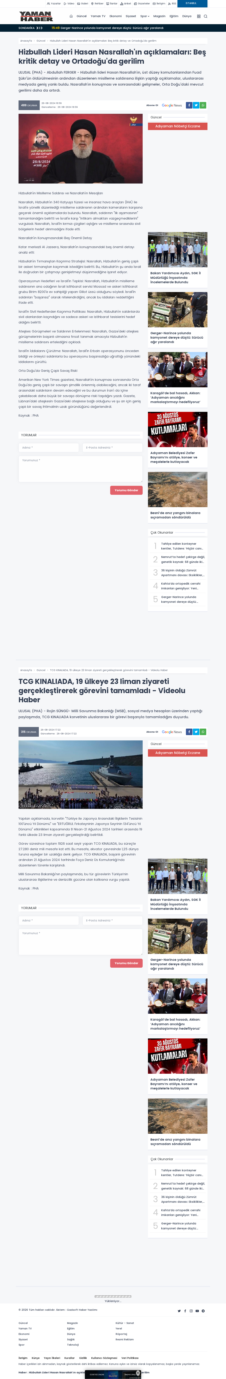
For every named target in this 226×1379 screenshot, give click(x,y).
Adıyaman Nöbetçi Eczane (177, 126)
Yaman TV (98, 16)
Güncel (82, 16)
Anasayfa (26, 41)
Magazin (159, 16)
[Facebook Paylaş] (189, 105)
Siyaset (131, 16)
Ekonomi (116, 16)
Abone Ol (152, 105)
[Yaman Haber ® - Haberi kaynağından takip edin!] (36, 16)
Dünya (186, 16)
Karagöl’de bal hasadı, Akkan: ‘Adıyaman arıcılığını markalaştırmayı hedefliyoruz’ (114, 28)
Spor (143, 16)
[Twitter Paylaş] (196, 105)
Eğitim (174, 16)
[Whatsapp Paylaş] (203, 105)
